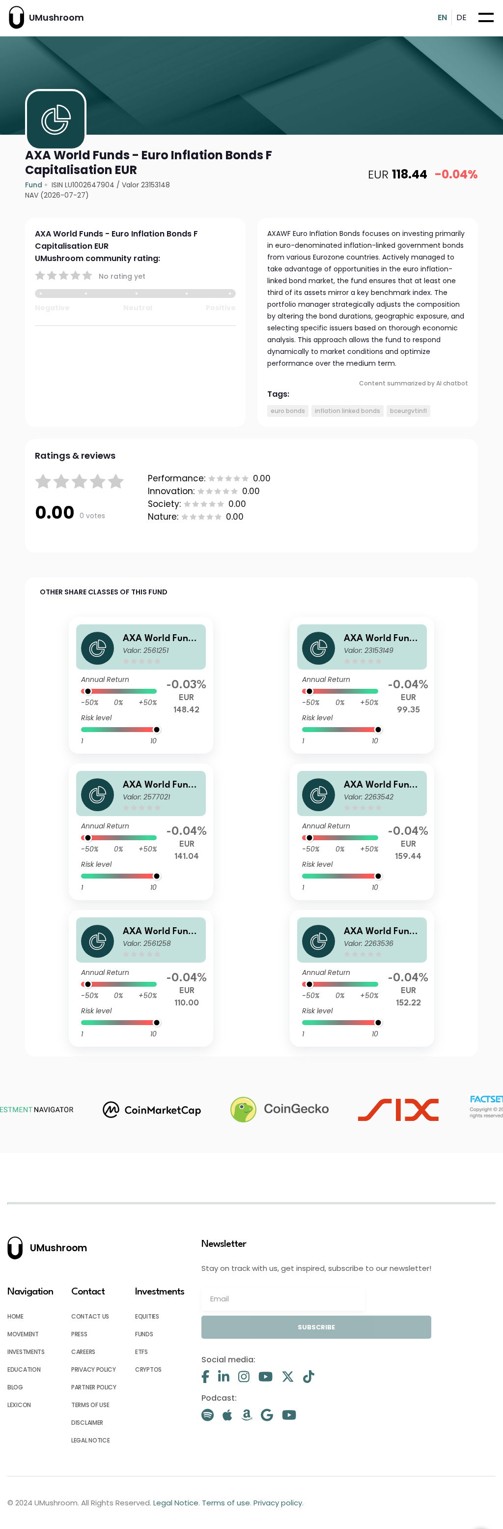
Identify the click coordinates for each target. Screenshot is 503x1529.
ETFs (141, 1352)
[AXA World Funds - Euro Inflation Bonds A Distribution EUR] (141, 978)
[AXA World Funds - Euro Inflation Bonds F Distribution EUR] (362, 685)
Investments (26, 1352)
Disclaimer (87, 1422)
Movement (23, 1334)
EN (442, 17)
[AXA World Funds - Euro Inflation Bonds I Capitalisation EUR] (362, 978)
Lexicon (19, 1405)
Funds (144, 1334)
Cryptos (148, 1369)
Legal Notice (90, 1440)
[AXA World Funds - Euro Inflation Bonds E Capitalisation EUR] (141, 832)
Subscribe (316, 1327)
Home (15, 1316)
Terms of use (90, 1405)
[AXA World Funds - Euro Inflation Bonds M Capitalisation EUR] (362, 832)
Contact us (90, 1316)
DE (461, 17)
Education (23, 1369)
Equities (147, 1316)
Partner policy (93, 1387)
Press (79, 1334)
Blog (15, 1387)
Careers (83, 1352)
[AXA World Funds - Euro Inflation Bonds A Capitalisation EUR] (141, 685)
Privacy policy (93, 1369)
